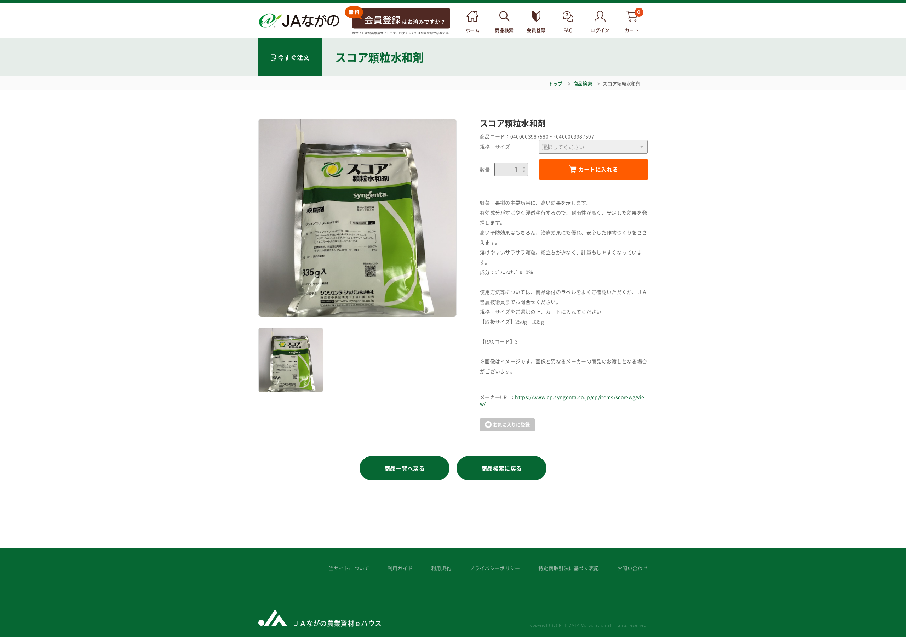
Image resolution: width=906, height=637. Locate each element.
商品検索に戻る (501, 468)
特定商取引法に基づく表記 (568, 568)
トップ (556, 83)
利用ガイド (400, 568)
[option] (357, 218)
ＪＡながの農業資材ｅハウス (337, 623)
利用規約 (441, 568)
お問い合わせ (632, 568)
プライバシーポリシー (494, 568)
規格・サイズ (495, 146)
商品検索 (582, 83)
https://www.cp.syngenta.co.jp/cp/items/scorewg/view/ (562, 400)
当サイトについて (349, 568)
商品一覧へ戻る (404, 468)
